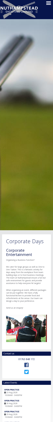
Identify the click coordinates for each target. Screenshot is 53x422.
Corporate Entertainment (19, 252)
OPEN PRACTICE (11, 389)
